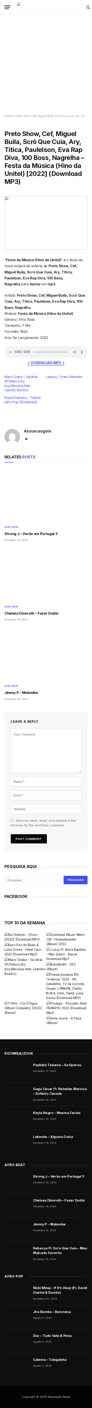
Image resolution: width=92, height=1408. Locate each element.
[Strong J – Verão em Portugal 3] (46, 495)
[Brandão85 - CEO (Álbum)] (67, 966)
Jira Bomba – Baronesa (52, 1312)
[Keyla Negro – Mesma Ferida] (16, 1118)
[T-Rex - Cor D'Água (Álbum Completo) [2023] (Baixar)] (25, 1008)
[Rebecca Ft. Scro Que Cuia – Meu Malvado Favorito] (16, 1253)
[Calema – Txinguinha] (16, 1365)
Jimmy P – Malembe (21, 692)
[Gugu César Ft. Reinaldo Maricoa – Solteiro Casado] (16, 1094)
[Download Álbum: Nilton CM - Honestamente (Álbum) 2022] (67, 939)
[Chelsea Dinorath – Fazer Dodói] (46, 574)
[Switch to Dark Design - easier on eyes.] (88, 7)
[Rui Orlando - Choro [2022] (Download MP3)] (25, 937)
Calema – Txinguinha (49, 1359)
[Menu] (7, 7)
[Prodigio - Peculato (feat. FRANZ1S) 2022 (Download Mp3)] (67, 1008)
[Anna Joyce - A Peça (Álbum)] (67, 1020)
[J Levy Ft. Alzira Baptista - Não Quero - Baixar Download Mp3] (67, 954)
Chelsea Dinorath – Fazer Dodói (31, 613)
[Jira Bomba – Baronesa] (16, 1317)
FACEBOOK (15, 896)
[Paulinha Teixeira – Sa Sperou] (16, 1070)
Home (8, 116)
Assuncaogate (37, 431)
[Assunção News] (49, 7)
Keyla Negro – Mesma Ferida (56, 1113)
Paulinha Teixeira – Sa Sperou (57, 1065)
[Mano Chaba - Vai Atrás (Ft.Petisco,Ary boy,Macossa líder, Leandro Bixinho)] (25, 966)
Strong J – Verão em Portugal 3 (30, 534)
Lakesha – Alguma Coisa (53, 1137)
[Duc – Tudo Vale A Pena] (16, 1341)
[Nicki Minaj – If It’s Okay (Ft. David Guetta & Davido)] (16, 1293)
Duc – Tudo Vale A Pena (52, 1336)
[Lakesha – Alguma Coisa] (16, 1142)
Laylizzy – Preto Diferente (64, 377)
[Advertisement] (46, 64)
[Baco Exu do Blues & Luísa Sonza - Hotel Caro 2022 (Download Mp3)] (25, 949)
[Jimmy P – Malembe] (46, 653)
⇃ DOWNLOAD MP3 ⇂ (46, 362)
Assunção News (59, 1396)
